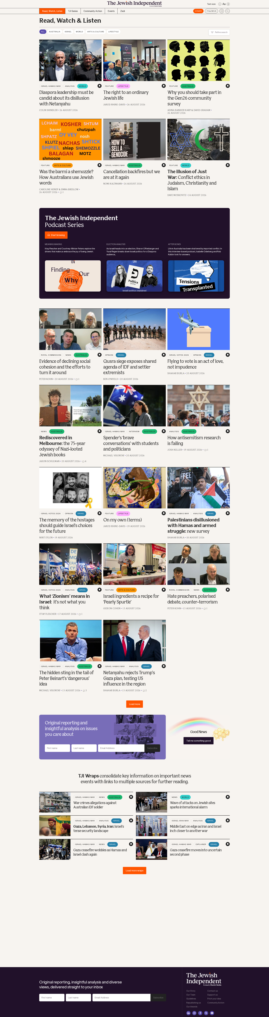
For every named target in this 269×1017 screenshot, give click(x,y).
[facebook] (200, 1013)
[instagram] (194, 1013)
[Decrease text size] (219, 4)
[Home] (134, 5)
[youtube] (212, 1013)
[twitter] (206, 1013)
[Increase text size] (228, 4)
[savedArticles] (221, 11)
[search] (227, 11)
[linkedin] (188, 1013)
